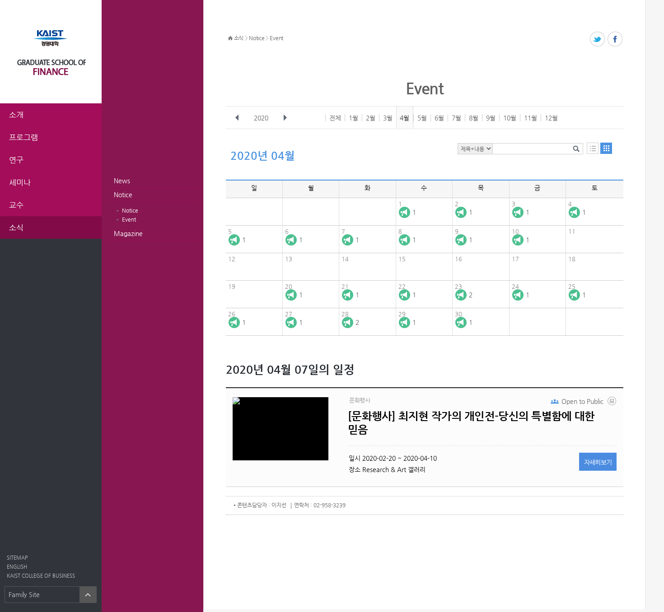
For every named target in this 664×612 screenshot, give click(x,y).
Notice (123, 194)
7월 (456, 117)
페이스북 (615, 39)
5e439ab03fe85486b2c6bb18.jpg (612, 403)
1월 (353, 117)
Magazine (128, 233)
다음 (285, 118)
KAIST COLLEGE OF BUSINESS (41, 576)
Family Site (24, 594)
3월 (388, 117)
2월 (370, 117)
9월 (491, 117)
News (122, 180)
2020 (261, 117)
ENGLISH (17, 567)
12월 (551, 117)
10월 (509, 117)
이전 (237, 118)
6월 (439, 117)
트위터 (598, 39)
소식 (238, 38)
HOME (230, 38)
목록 (593, 148)
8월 (473, 117)
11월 (530, 117)
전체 (335, 117)
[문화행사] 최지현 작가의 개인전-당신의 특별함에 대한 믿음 (471, 423)
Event (129, 219)
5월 (422, 117)
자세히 (598, 462)
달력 (606, 148)
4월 (404, 117)
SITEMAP (17, 558)
